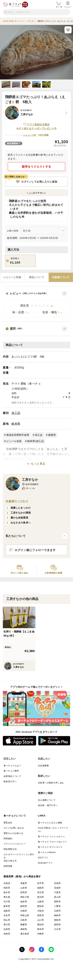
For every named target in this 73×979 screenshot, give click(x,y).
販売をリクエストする (36, 166)
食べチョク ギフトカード (50, 847)
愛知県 (40, 906)
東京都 (7, 897)
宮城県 (57, 883)
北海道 (7, 883)
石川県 (7, 901)
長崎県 (23, 929)
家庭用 (52, 435)
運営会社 (8, 822)
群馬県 (23, 892)
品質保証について (12, 776)
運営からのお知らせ (13, 833)
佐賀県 (7, 929)
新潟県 (40, 897)
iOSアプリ (43, 857)
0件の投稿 (43, 135)
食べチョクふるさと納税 (50, 822)
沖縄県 (40, 934)
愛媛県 (23, 924)
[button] (36, 304)
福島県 (40, 888)
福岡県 (57, 924)
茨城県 (57, 888)
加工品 (16, 412)
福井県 (23, 901)
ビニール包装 (14, 441)
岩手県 (40, 883)
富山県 (57, 897)
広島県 (23, 920)
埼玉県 (40, 892)
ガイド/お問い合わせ (14, 828)
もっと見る (38, 463)
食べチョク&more (47, 852)
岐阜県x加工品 (35, 441)
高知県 (40, 924)
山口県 (40, 920)
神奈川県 (24, 897)
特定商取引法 (10, 849)
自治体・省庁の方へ (48, 805)
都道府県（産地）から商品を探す (22, 876)
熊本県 (40, 929)
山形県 (23, 888)
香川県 (7, 924)
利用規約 (8, 838)
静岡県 (23, 906)
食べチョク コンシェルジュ (51, 836)
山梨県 (40, 901)
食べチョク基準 (11, 771)
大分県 (57, 929)
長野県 (57, 901)
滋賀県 (7, 911)
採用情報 (8, 866)
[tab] (12, 277)
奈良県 (7, 915)
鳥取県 (40, 915)
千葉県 (57, 892)
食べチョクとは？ (12, 765)
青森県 (23, 883)
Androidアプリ (45, 863)
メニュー (67, 7)
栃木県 (7, 892)
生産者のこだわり (17, 501)
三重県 (57, 906)
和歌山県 (24, 915)
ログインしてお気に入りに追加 (39, 181)
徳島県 (57, 920)
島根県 (57, 915)
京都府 (23, 911)
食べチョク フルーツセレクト (52, 842)
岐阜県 (16, 423)
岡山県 (7, 920)
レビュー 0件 (29, 135)
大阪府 (40, 911)
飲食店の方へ (10, 781)
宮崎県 (7, 934)
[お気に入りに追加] (68, 29)
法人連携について (46, 800)
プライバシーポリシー (15, 844)
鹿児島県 (24, 934)
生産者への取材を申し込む (51, 783)
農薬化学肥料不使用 (17, 435)
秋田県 (7, 888)
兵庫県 (57, 911)
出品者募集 (43, 765)
